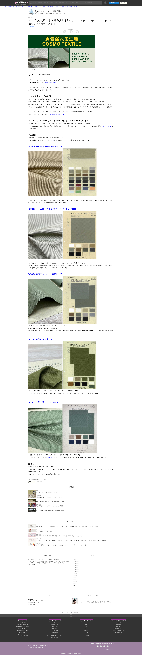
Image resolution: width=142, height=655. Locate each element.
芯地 (86, 628)
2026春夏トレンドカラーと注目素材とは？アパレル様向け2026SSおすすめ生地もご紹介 (59, 536)
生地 (86, 623)
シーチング (86, 634)
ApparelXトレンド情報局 (48, 11)
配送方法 (118, 626)
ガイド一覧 (118, 623)
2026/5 (75, 567)
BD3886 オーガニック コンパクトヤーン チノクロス (52, 209)
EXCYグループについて (22, 624)
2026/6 (75, 565)
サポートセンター (107, 126)
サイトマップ (118, 634)
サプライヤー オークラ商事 (35, 600)
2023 (74, 577)
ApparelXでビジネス (22, 632)
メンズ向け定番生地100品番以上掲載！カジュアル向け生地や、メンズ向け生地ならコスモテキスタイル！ (53, 7)
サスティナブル (32, 561)
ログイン (123, 2)
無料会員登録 (55, 632)
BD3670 (50, 457)
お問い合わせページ (44, 645)
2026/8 (75, 561)
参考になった (32, 481)
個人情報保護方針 (110, 643)
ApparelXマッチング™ (23, 635)
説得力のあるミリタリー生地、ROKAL (46, 492)
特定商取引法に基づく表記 (100, 643)
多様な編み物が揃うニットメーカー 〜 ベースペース (50, 501)
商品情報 (30, 559)
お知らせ (55, 562)
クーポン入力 (55, 634)
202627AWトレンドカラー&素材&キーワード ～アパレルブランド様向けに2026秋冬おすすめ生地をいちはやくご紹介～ (67, 526)
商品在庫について (118, 628)
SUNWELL (48, 561)
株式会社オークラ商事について (22, 626)
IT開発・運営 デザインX (34, 604)
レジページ (54, 628)
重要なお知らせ (46, 562)
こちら (52, 140)
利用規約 (93, 643)
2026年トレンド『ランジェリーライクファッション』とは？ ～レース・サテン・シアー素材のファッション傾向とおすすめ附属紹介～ (71, 540)
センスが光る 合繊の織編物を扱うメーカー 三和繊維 (50, 510)
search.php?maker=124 (51, 82)
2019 (74, 585)
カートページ (55, 626)
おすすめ (30, 564)
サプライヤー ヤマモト (34, 602)
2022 (74, 579)
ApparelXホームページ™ (22, 634)
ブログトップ (19, 7)
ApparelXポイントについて (23, 630)
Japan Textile (64, 561)
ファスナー (86, 630)
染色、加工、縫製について (118, 630)
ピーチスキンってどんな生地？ (44, 531)
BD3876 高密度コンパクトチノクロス (45, 146)
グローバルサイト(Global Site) (108, 649)
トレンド (38, 559)
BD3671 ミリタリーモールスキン (43, 402)
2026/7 (75, 563)
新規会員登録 (114, 2)
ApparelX (3, 7)
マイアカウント (54, 630)
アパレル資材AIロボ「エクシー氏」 (54, 635)
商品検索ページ (54, 624)
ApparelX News (54, 637)
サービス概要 (23, 623)
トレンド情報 (47, 559)
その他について (118, 632)
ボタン (86, 624)
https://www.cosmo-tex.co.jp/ (56, 114)
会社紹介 (62, 562)
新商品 (41, 561)
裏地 (86, 626)
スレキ (86, 632)
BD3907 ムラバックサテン (40, 339)
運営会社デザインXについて (23, 628)
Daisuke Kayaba (82, 599)
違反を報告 (39, 481)
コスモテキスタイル (33, 562)
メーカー (56, 561)
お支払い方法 (118, 624)
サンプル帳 (86, 635)
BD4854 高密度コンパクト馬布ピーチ (45, 274)
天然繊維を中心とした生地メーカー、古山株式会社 (49, 506)
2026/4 (75, 569)
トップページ (55, 623)
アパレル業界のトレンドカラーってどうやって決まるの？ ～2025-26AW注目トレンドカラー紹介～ (62, 545)
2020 (74, 583)
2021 (74, 581)
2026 (74, 559)
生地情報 (56, 559)
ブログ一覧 (11, 7)
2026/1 (75, 571)
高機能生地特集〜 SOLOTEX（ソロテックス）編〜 (49, 497)
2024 (74, 575)
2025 (74, 573)
